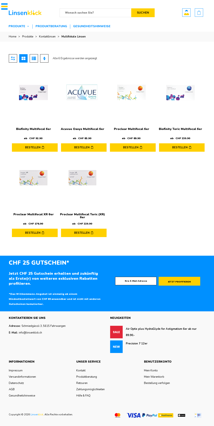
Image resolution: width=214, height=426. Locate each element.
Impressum (16, 370)
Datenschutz (16, 383)
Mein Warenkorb (154, 377)
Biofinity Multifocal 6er (33, 129)
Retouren (82, 383)
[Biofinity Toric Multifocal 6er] (181, 92)
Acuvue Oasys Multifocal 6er (82, 129)
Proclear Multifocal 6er (131, 129)
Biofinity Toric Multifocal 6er (180, 129)
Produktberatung (51, 26)
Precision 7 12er (136, 343)
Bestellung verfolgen (157, 383)
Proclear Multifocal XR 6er (33, 214)
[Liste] (34, 58)
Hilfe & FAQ (83, 396)
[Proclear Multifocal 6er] (131, 92)
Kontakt (80, 370)
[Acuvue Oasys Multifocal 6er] (83, 92)
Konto (186, 12)
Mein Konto (151, 370)
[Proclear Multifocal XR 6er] (33, 178)
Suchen (143, 13)
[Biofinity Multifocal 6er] (33, 92)
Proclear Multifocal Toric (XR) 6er (82, 215)
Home (12, 36)
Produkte (17, 26)
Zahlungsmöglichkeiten (90, 389)
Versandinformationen (22, 377)
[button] (3, 6)
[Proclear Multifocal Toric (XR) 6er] (83, 178)
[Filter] (13, 58)
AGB (12, 389)
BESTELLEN (33, 147)
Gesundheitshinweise (92, 26)
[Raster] (23, 58)
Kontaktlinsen (47, 36)
